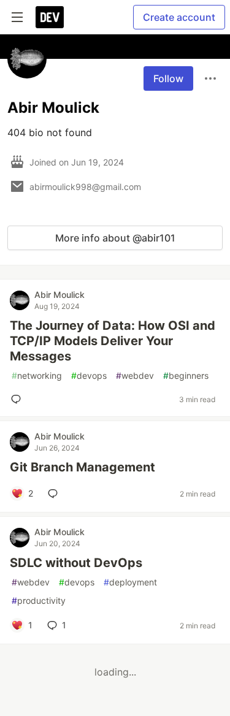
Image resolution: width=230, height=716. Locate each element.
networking (37, 375)
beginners (186, 375)
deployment (130, 582)
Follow (168, 78)
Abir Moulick (59, 294)
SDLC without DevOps (76, 562)
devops (89, 375)
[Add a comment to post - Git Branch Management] (55, 493)
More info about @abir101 (115, 238)
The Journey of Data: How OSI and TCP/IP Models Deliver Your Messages (112, 341)
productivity (39, 600)
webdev (135, 375)
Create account (179, 17)
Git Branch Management (82, 467)
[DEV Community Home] (49, 17)
